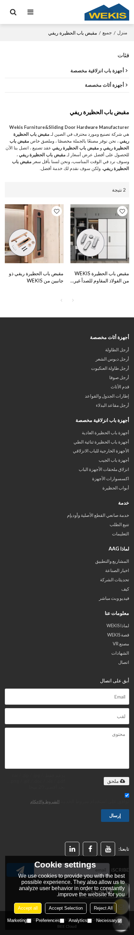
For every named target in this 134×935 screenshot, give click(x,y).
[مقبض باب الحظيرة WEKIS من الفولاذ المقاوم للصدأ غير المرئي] (99, 233)
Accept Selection (66, 908)
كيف (125, 589)
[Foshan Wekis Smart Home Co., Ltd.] (107, 12)
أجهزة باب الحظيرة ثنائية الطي (101, 442)
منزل (122, 32)
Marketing (17, 920)
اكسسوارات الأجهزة (110, 478)
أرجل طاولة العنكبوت (110, 368)
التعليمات (120, 533)
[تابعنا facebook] (90, 849)
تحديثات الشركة (114, 579)
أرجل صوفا (119, 377)
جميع (107, 32)
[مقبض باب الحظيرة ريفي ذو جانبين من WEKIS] (34, 233)
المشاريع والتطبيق (112, 561)
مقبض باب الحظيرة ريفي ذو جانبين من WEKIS (36, 276)
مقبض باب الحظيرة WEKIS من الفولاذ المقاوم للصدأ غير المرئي (101, 277)
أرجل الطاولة (117, 349)
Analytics (78, 920)
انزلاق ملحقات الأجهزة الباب (104, 469)
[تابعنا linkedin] (72, 849)
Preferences (48, 920)
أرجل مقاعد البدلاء (112, 405)
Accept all (28, 908)
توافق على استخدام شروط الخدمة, (79, 801)
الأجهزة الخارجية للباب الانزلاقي (101, 450)
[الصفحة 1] (61, 300)
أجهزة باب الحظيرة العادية (105, 432)
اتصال (123, 662)
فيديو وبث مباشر (114, 598)
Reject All (103, 908)
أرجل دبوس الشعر (112, 359)
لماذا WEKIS (118, 625)
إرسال (115, 815)
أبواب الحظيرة (115, 487)
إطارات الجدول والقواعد (107, 396)
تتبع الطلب (119, 524)
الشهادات (120, 653)
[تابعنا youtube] (108, 849)
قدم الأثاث (120, 386)
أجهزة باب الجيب (114, 460)
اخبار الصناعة (117, 570)
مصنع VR (121, 643)
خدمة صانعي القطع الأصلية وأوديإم (98, 515)
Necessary (107, 920)
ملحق (113, 781)
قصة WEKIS (118, 635)
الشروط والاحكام (44, 801)
